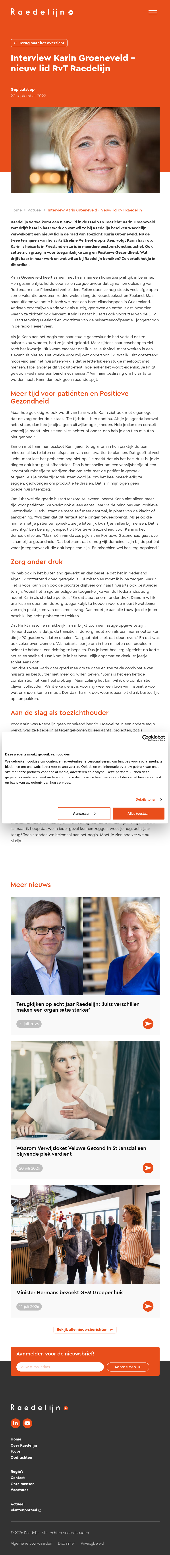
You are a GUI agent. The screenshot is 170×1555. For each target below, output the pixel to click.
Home (16, 210)
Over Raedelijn (24, 1445)
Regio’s (17, 1471)
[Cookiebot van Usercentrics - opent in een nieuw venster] (145, 738)
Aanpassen (81, 813)
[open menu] (153, 13)
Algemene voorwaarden (31, 1543)
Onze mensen (23, 1483)
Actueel (35, 210)
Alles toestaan (138, 813)
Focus (16, 1451)
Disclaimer (66, 1543)
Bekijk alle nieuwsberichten (82, 1329)
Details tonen (146, 799)
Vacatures (19, 1489)
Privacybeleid (92, 1543)
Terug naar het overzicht (41, 42)
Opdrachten (21, 1457)
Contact (18, 1477)
